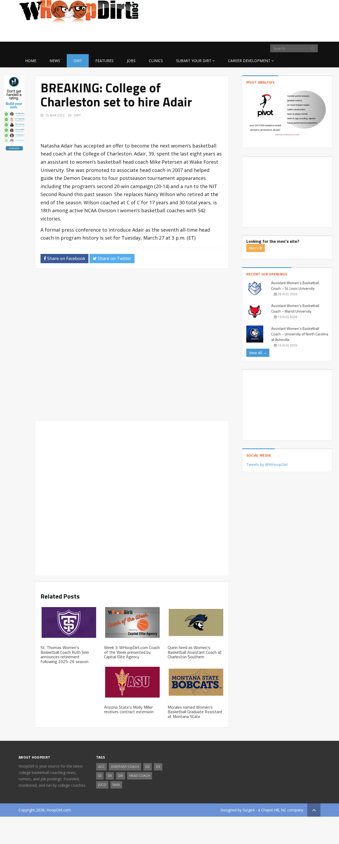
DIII (120, 775)
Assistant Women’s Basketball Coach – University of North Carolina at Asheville (299, 334)
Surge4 (249, 809)
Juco (102, 784)
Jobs (131, 60)
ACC (101, 766)
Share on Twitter (114, 258)
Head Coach (139, 775)
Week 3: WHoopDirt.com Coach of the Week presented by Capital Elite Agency (132, 652)
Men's (254, 248)
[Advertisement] (278, 33)
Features (104, 60)
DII (110, 775)
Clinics (156, 60)
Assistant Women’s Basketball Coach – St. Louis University (295, 285)
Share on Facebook (65, 258)
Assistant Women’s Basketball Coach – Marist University (295, 308)
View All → (258, 352)
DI (99, 775)
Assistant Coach (125, 766)
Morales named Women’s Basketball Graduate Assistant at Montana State (195, 712)
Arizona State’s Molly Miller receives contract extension (129, 709)
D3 (158, 766)
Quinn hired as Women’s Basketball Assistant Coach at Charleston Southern (195, 652)
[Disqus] (132, 346)
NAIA (116, 784)
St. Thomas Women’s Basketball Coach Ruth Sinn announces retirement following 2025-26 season (65, 654)
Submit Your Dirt (193, 60)
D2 (147, 766)
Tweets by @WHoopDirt (267, 464)
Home (30, 60)
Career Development (249, 60)
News (55, 60)
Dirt (77, 60)
